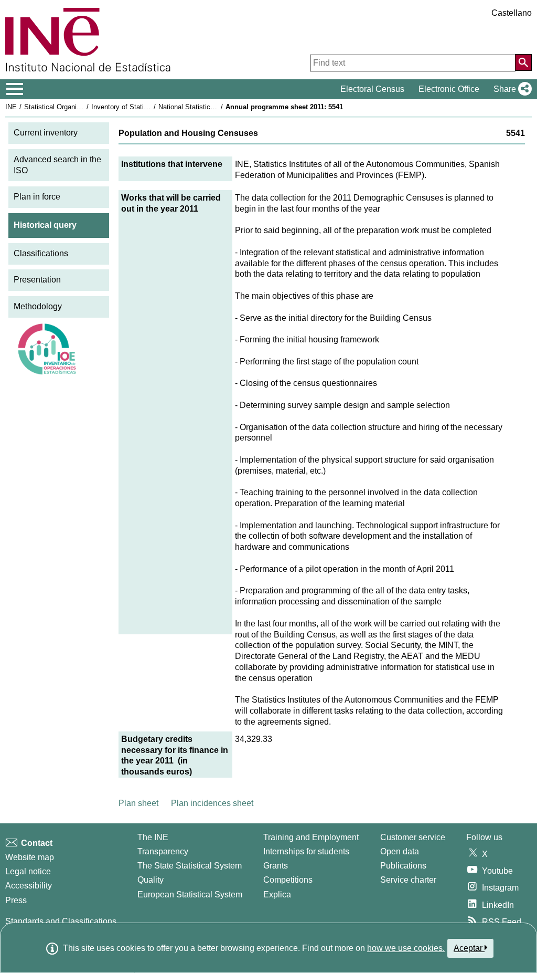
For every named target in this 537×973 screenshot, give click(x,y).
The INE (152, 837)
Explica (277, 894)
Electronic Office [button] (448, 89)
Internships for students (306, 851)
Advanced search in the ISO (57, 165)
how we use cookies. (406, 948)
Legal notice (28, 871)
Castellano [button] (511, 12)
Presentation (37, 279)
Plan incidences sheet (212, 803)
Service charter (408, 879)
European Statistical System (189, 894)
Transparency (162, 851)
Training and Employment (311, 837)
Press (16, 900)
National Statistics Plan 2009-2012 (210, 107)
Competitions (288, 879)
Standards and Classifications (60, 921)
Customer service (412, 837)
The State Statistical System (189, 865)
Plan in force (37, 196)
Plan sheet (138, 803)
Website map (29, 857)
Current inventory (46, 132)
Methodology (38, 306)
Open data (399, 851)
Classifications (41, 253)
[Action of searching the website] (523, 62)
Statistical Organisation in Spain (73, 107)
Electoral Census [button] (372, 89)
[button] (510, 89)
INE (11, 107)
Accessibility (28, 885)
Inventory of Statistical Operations (143, 107)
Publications (403, 865)
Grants (275, 865)
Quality (150, 879)
